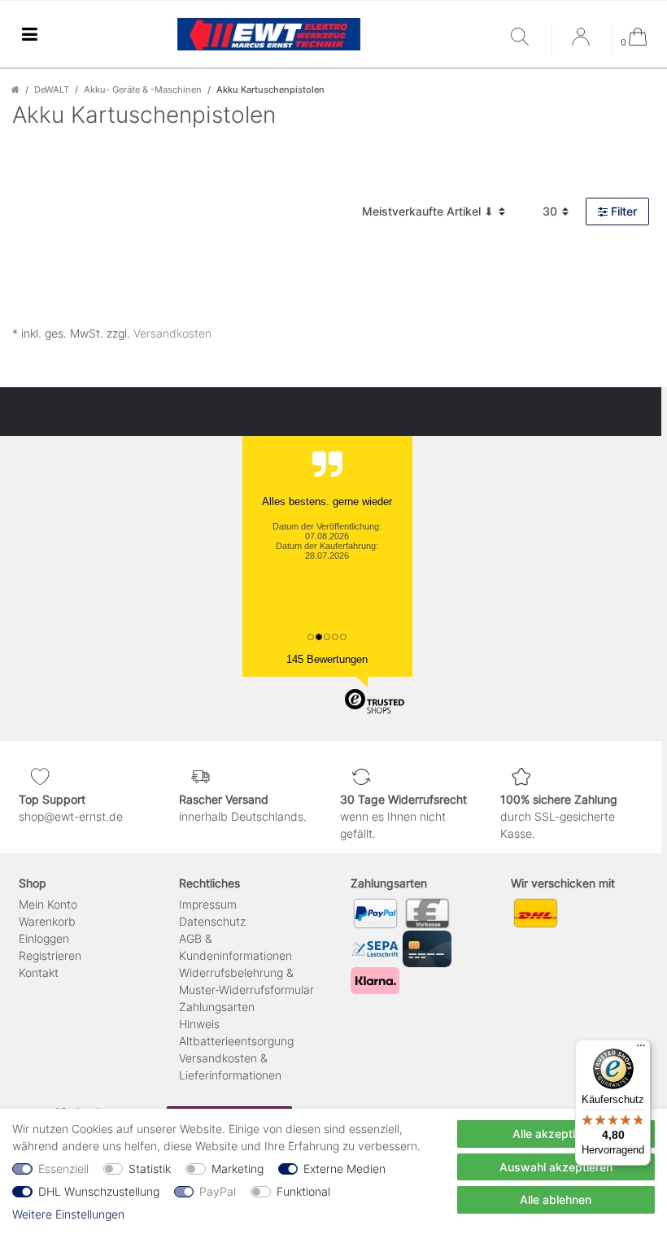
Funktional (303, 1191)
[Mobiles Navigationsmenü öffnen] (29, 34)
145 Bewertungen (327, 659)
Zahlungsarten (217, 1007)
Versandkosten (172, 333)
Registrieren (50, 955)
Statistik (150, 1168)
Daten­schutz (212, 921)
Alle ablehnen (555, 1199)
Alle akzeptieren (555, 1133)
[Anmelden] (582, 42)
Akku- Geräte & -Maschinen (143, 89)
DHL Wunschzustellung (98, 1191)
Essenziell (63, 1168)
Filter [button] (624, 211)
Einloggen (44, 938)
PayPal (217, 1191)
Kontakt (39, 972)
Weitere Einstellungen (68, 1214)
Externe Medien (344, 1168)
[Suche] (527, 38)
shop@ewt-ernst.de (71, 816)
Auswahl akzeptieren (556, 1167)
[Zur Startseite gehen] (15, 89)
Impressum (208, 904)
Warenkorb (47, 921)
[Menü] (641, 1049)
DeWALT (51, 89)
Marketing (237, 1168)
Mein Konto (48, 904)
